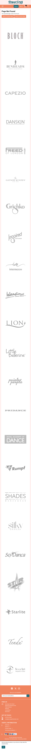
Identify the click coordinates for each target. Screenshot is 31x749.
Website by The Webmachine (11, 739)
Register (16, 6)
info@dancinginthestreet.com (11, 719)
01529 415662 (8, 717)
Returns (7, 726)
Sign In (21, 6)
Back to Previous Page (8, 16)
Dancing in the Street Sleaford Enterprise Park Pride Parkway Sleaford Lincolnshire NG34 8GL (10, 707)
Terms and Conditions (10, 730)
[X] (16, 688)
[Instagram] (19, 688)
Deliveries (7, 724)
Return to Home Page (20, 16)
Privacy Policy (8, 728)
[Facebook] (12, 688)
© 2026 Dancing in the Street (15, 737)
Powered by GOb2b (22, 739)
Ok (3, 747)
